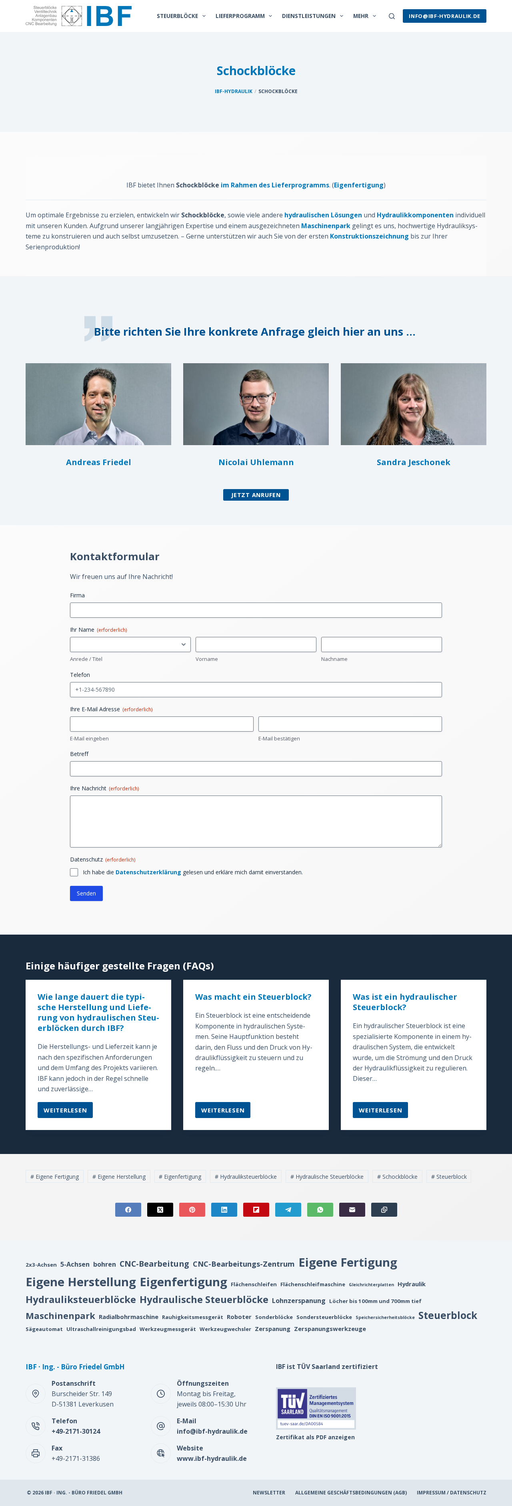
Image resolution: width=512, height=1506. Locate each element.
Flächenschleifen (254, 1284)
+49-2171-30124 (76, 1431)
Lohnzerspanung (299, 1300)
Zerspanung (272, 1329)
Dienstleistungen (309, 16)
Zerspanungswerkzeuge (330, 1329)
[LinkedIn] (224, 1210)
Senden (86, 893)
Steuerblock (449, 1176)
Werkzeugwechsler (225, 1329)
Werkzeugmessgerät (168, 1329)
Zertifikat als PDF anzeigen (315, 1437)
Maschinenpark (325, 225)
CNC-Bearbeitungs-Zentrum (244, 1264)
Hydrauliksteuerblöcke (246, 1176)
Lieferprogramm (240, 16)
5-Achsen (75, 1264)
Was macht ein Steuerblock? (253, 996)
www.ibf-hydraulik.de (212, 1458)
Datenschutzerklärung (148, 872)
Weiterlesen (65, 1112)
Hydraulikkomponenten (415, 215)
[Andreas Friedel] (98, 404)
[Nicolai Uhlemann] (256, 404)
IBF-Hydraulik (233, 91)
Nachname (334, 658)
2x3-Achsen (41, 1264)
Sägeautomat (44, 1329)
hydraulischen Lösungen (323, 215)
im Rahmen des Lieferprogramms (275, 185)
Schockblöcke (397, 1176)
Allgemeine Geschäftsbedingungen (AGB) (351, 1493)
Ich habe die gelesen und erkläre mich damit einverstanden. (193, 872)
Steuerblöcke (177, 16)
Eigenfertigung (359, 185)
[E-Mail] (352, 1210)
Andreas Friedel (98, 462)
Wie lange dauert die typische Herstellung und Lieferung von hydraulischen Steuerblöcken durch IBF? (98, 1012)
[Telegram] (288, 1210)
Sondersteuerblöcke (324, 1317)
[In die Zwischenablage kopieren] (384, 1210)
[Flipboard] (256, 1210)
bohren (104, 1264)
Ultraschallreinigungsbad (101, 1329)
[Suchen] (392, 16)
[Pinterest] (192, 1210)
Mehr (360, 16)
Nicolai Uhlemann (256, 462)
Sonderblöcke (274, 1317)
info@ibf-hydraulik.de (444, 16)
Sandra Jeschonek (413, 462)
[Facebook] (128, 1210)
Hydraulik (412, 1284)
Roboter (239, 1317)
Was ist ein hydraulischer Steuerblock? (405, 1002)
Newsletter (269, 1493)
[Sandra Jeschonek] (413, 404)
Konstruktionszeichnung (369, 236)
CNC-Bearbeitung (154, 1263)
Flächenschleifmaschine (312, 1284)
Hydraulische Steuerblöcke (327, 1176)
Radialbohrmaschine (128, 1317)
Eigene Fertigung (54, 1176)
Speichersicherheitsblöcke (385, 1317)
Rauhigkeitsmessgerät (192, 1317)
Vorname (207, 658)
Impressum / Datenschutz (451, 1493)
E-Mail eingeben (89, 738)
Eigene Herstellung (119, 1176)
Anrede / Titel (86, 658)
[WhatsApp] (320, 1210)
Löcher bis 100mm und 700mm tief (375, 1301)
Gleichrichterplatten (371, 1284)
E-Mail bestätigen (279, 738)
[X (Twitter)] (160, 1210)
